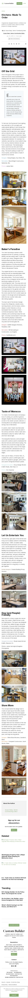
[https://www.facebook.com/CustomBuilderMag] (12, 966)
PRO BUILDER (9, 972)
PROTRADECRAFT (14, 975)
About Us (4, 982)
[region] (14, 992)
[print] (25, 44)
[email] (19, 44)
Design (3, 11)
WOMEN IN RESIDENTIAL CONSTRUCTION (14, 977)
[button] (3, 3)
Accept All (14, 995)
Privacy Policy (5, 984)
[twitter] (14, 44)
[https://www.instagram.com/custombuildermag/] (13, 966)
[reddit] (16, 44)
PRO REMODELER (17, 972)
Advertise (8, 982)
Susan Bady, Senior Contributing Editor (14, 33)
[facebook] (9, 44)
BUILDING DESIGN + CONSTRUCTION (14, 974)
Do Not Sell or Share (15, 982)
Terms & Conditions (12, 984)
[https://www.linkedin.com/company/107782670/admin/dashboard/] (15, 966)
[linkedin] (11, 44)
